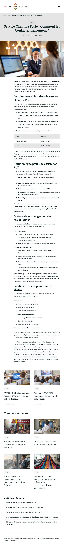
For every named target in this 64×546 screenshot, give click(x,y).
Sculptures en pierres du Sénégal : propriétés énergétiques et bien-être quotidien (32, 517)
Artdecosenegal (18, 538)
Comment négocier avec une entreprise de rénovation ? (24, 512)
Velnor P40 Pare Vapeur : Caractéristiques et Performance (24, 507)
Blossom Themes (54, 538)
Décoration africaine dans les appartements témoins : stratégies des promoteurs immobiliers (31, 523)
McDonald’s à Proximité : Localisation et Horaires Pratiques (15, 444)
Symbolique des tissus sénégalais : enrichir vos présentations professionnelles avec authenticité (45, 482)
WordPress (14, 540)
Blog (32, 22)
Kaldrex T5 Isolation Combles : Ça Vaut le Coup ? (22, 502)
